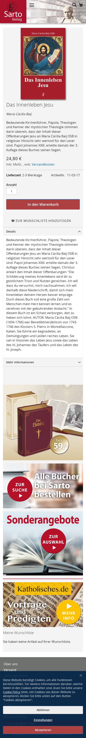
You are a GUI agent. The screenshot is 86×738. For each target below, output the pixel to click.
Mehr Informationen (20, 362)
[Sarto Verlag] (13, 11)
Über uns (11, 664)
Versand (10, 670)
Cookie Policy (11, 692)
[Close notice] (81, 675)
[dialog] (43, 704)
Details (11, 231)
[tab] (43, 231)
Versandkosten (43, 164)
